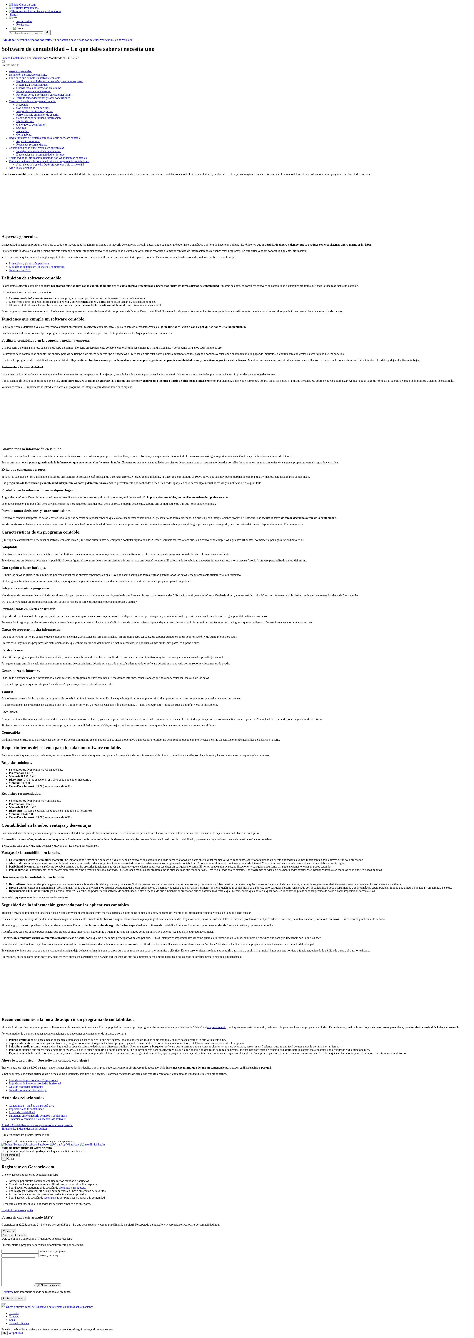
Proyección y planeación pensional (29, 263)
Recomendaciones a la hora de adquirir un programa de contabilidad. (49, 161)
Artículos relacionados (22, 167)
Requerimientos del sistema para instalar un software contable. (45, 137)
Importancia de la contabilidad (26, 1109)
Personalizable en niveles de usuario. (37, 114)
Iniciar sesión (24, 21)
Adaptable (22, 104)
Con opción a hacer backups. (33, 107)
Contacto (14, 1316)
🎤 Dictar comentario (48, 1285)
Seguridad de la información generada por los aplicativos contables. (48, 157)
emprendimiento (216, 1027)
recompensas (51, 1197)
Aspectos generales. (20, 71)
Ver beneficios (10, 1154)
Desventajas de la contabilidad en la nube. (40, 154)
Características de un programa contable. (32, 101)
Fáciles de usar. (25, 121)
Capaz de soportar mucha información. (38, 117)
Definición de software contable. (28, 74)
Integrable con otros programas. (34, 111)
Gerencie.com (40, 58)
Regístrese (7, 1291)
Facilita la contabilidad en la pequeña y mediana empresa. (49, 81)
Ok (4, 1333)
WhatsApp (73, 1144)
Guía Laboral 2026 (20, 270)
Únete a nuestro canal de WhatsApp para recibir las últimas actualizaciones (49, 1306)
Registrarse (22, 24)
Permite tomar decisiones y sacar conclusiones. (43, 97)
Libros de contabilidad (22, 1112)
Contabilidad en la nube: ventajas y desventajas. (37, 147)
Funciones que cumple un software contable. (35, 78)
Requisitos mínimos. (28, 141)
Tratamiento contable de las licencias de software (37, 1119)
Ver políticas (15, 1332)
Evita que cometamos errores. (33, 91)
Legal (12, 1319)
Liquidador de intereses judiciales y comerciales (36, 266)
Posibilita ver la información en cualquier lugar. (43, 94)
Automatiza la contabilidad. (32, 84)
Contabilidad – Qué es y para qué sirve (31, 1105)
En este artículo (10, 65)
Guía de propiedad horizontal (26, 1086)
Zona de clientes (19, 1323)
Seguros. (21, 127)
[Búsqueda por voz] (47, 32)
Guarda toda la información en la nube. (39, 88)
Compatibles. (24, 134)
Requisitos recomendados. (31, 144)
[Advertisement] (112, 205)
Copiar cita (8, 1231)
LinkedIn (99, 1144)
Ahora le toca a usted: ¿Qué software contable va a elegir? (50, 164)
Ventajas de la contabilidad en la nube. (38, 151)
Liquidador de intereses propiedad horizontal (35, 1083)
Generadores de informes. (31, 124)
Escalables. (22, 131)
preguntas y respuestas (72, 1187)
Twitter (18, 1144)
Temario (14, 1313)
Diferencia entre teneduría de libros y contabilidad (38, 1115)
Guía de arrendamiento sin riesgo (28, 1090)
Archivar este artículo (14, 1235)
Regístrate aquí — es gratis (17, 1210)
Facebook (43, 1144)
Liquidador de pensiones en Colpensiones (33, 1080)
